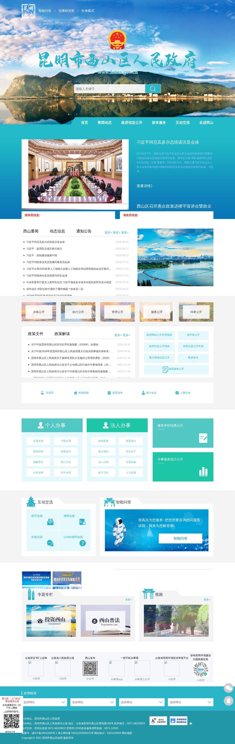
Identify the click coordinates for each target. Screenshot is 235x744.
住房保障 (38, 472)
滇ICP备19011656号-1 (45, 733)
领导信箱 (37, 516)
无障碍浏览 (66, 10)
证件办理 (66, 472)
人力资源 (131, 472)
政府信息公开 (131, 123)
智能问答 (45, 10)
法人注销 (103, 462)
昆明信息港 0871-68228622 (50, 728)
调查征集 (69, 516)
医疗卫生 (66, 462)
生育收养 (38, 441)
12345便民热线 (73, 537)
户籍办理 (66, 441)
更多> (108, 232)
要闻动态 (105, 123)
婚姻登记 (38, 462)
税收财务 (103, 441)
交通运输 (131, 462)
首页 (84, 123)
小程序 (172, 679)
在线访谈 (37, 537)
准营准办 (66, 451)
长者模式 (87, 10)
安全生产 (131, 451)
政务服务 (159, 123)
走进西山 (206, 123)
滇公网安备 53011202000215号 (76, 733)
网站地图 (126, 733)
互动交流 (183, 123)
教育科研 (38, 451)
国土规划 (103, 451)
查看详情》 (145, 186)
